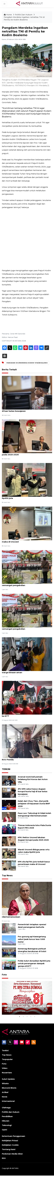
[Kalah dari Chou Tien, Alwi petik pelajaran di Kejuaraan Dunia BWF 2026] (9, 804)
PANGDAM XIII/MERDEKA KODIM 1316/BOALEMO (27, 363)
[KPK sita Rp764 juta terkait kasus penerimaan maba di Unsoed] (27, 523)
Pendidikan (7, 1116)
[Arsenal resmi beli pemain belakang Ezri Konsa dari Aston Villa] (9, 780)
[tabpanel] (27, 998)
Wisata (5, 1083)
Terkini (5, 1050)
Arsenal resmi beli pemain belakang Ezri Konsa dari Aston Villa (33, 779)
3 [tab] (27, 1016)
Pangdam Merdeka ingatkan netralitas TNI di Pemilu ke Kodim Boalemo (24, 18)
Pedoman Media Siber (12, 1154)
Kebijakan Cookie (10, 1145)
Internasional (8, 1101)
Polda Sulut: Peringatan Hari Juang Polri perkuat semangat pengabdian (26, 584)
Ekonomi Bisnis (9, 1088)
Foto (4, 974)
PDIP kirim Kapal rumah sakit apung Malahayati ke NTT (26, 714)
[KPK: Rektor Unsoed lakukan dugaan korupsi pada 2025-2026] (27, 436)
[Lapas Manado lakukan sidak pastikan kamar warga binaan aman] (27, 654)
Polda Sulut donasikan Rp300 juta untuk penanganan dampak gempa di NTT (34, 963)
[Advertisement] (27, 239)
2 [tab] (23, 1016)
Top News (7, 875)
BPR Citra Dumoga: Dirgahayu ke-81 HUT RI (27, 1008)
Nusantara (7, 1072)
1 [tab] (19, 1016)
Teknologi (7, 1125)
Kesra (4, 1097)
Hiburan (5, 1121)
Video (4, 1068)
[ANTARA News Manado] (29, 4)
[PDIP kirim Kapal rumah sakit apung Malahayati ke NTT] (27, 697)
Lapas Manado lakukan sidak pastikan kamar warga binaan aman (25, 671)
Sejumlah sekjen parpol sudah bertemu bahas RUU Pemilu (25, 758)
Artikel (5, 1092)
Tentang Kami (8, 1149)
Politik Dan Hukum (24, 15)
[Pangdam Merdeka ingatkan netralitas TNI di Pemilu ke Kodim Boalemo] (27, 898)
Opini (4, 1130)
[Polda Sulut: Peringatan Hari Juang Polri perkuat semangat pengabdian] (27, 567)
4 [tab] (31, 1016)
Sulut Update (8, 1079)
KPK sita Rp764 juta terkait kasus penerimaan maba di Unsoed (25, 540)
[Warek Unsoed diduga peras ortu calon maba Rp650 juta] (27, 480)
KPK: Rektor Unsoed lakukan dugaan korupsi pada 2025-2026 (25, 453)
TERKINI (6, 769)
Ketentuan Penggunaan (13, 1136)
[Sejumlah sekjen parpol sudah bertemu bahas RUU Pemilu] (27, 741)
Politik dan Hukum (10, 1112)
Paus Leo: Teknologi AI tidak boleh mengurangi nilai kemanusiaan (26, 915)
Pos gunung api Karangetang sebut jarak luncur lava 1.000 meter (32, 939)
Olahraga (6, 1107)
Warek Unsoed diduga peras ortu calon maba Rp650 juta (25, 496)
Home (9, 15)
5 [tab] (34, 1016)
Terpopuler (7, 1059)
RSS (4, 1158)
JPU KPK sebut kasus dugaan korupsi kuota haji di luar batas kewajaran (26, 409)
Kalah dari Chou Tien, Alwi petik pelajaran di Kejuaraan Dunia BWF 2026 (34, 804)
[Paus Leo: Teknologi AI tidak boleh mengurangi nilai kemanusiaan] (9, 817)
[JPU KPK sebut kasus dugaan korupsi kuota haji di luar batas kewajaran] (27, 392)
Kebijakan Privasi (10, 1140)
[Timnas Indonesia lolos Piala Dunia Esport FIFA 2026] (9, 829)
